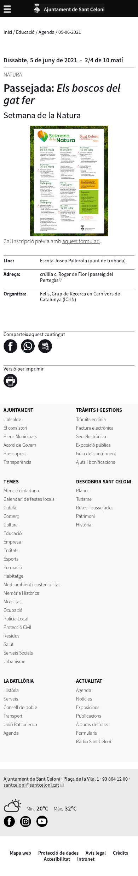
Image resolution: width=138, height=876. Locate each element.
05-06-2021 (69, 32)
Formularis (86, 733)
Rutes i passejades (95, 507)
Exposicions (87, 707)
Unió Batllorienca (20, 724)
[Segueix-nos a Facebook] (11, 825)
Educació (25, 32)
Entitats (11, 550)
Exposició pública (93, 445)
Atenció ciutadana (21, 490)
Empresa (12, 542)
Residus (11, 636)
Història (83, 524)
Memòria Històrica (21, 593)
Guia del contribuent (96, 453)
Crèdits (120, 853)
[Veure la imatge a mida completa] (69, 181)
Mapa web (20, 853)
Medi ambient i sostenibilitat (32, 584)
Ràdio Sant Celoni (93, 741)
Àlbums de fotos (92, 724)
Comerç (11, 516)
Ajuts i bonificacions (95, 462)
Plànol (82, 490)
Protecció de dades (58, 853)
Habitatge (13, 576)
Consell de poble (20, 707)
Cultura (11, 524)
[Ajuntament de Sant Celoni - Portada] (69, 7)
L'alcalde (12, 419)
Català (10, 507)
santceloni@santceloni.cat (31, 785)
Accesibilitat (57, 859)
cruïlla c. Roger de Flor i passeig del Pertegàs (76, 277)
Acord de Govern (20, 445)
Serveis (11, 699)
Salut (8, 644)
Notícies (84, 699)
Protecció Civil (17, 627)
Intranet (85, 859)
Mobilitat (12, 601)
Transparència (17, 462)
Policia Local (16, 618)
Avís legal (96, 853)
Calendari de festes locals (29, 499)
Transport (13, 716)
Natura (13, 74)
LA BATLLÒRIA (19, 681)
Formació (13, 567)
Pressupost (15, 453)
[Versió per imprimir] (12, 382)
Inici (8, 32)
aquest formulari (81, 241)
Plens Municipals (20, 436)
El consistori (15, 428)
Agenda (46, 32)
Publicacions (88, 716)
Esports (11, 559)
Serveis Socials (18, 653)
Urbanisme (14, 661)
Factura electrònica (95, 428)
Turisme (84, 499)
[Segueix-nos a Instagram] (27, 825)
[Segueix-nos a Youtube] (43, 825)
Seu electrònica (91, 436)
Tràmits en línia (91, 419)
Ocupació (13, 610)
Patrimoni (85, 516)
